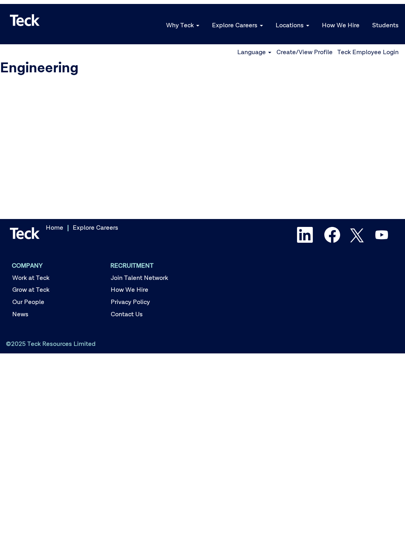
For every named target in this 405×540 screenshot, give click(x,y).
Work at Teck (30, 278)
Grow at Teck (30, 290)
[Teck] (25, 20)
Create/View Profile (304, 52)
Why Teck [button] (180, 26)
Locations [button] (290, 26)
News (20, 315)
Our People (28, 302)
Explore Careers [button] (235, 26)
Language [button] (252, 52)
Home (54, 228)
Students (385, 26)
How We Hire (341, 26)
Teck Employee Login (368, 52)
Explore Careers (95, 228)
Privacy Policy (130, 302)
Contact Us (127, 315)
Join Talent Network (139, 278)
